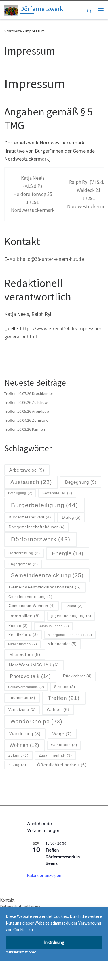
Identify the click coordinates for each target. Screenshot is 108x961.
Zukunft (18, 755)
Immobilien (24, 615)
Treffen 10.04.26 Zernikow (26, 420)
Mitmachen (24, 654)
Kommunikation (53, 626)
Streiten (64, 687)
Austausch (31, 482)
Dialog (71, 517)
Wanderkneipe (36, 721)
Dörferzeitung (24, 553)
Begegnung (80, 482)
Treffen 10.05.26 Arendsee (26, 411)
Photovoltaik (30, 676)
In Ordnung (54, 942)
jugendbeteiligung (71, 616)
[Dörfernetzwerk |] (11, 9)
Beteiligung (20, 493)
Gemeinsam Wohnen (32, 606)
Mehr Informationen (21, 952)
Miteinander (62, 644)
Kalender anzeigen (44, 875)
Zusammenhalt (55, 755)
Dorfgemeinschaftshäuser (37, 527)
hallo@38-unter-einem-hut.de (52, 259)
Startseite (13, 31)
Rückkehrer (77, 676)
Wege (62, 733)
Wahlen (58, 709)
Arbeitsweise (26, 469)
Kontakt (7, 900)
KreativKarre (23, 635)
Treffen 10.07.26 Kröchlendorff (30, 393)
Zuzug (17, 765)
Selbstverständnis (26, 687)
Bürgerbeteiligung (44, 505)
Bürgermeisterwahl (30, 517)
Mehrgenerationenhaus (70, 635)
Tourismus (22, 698)
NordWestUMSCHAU (34, 665)
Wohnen (24, 745)
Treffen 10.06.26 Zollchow (26, 402)
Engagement (23, 564)
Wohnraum (64, 745)
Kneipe (18, 626)
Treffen (63, 698)
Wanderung (25, 733)
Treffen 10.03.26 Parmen (24, 429)
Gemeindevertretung (30, 597)
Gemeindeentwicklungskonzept (45, 587)
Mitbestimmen (22, 644)
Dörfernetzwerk (40, 539)
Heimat (74, 606)
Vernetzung (22, 709)
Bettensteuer (57, 493)
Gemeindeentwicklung (47, 575)
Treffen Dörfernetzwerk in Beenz (63, 856)
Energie (68, 553)
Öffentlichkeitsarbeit (62, 764)
